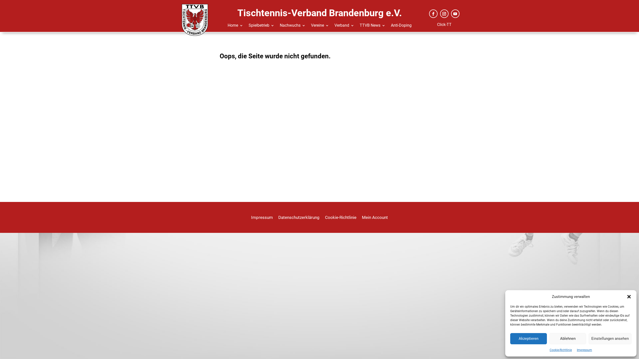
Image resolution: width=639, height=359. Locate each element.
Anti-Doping (401, 26)
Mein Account (375, 218)
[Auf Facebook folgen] (433, 13)
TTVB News (370, 26)
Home (233, 26)
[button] (629, 296)
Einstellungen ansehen (610, 338)
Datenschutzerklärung (299, 218)
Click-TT (444, 24)
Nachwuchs (290, 26)
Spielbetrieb (259, 26)
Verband (341, 26)
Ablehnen (568, 338)
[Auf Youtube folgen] (455, 13)
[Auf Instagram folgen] (444, 13)
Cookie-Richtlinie (561, 350)
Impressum (584, 350)
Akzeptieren (528, 338)
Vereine (317, 26)
